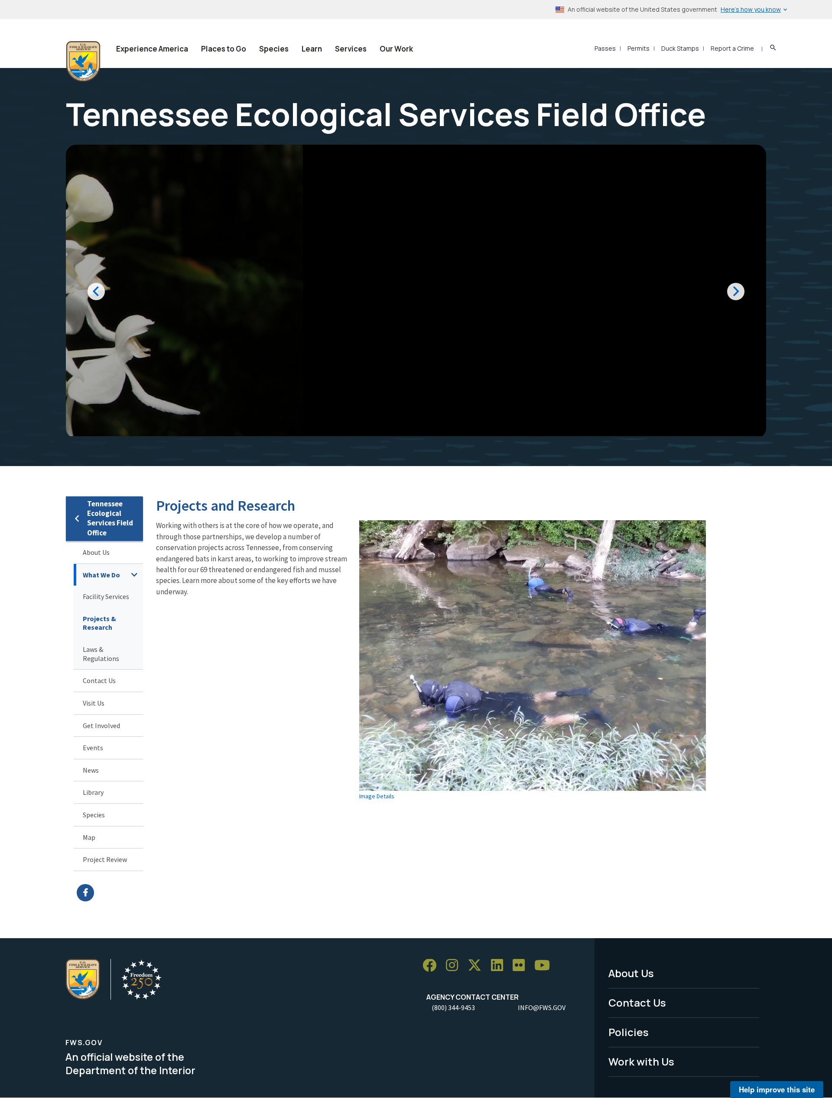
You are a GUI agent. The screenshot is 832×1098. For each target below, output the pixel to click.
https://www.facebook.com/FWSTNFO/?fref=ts (110, 892)
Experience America (152, 49)
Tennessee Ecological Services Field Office (110, 518)
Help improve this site (777, 1089)
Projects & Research (99, 623)
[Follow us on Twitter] (478, 965)
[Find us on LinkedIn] (500, 965)
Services (351, 49)
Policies (628, 1032)
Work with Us (641, 1061)
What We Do (101, 574)
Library (93, 792)
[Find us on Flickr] (522, 965)
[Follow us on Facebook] (432, 965)
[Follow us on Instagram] (455, 965)
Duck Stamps (680, 48)
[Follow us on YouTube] (545, 965)
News (91, 770)
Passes (605, 48)
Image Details (376, 796)
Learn (312, 49)
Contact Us (99, 680)
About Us (96, 552)
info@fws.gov (542, 1007)
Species (274, 49)
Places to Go (223, 49)
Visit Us (93, 703)
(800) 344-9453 (453, 1007)
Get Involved (101, 725)
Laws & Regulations (101, 654)
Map (89, 837)
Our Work (396, 49)
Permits (638, 48)
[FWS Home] (83, 61)
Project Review (105, 859)
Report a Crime (732, 48)
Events (93, 747)
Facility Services (106, 596)
